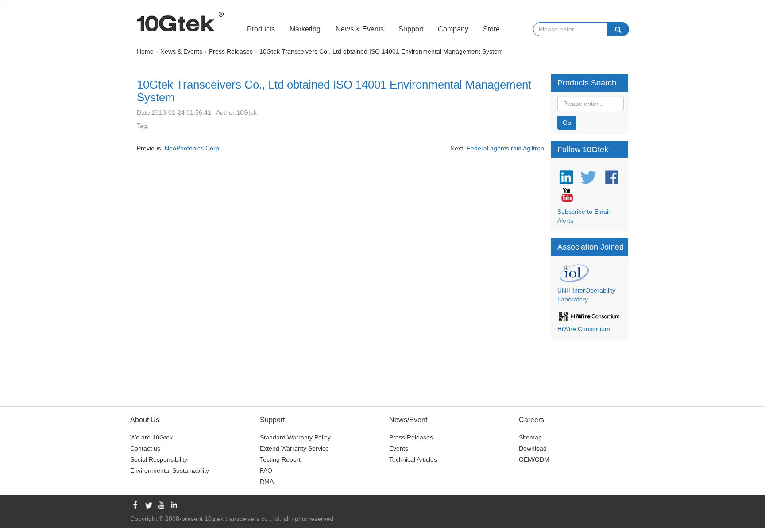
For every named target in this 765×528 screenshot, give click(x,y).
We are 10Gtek (151, 437)
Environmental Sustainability (169, 470)
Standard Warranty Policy (295, 437)
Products (261, 29)
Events (398, 448)
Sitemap (530, 437)
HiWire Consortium (583, 328)
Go (567, 122)
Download (533, 448)
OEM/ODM (534, 459)
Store (491, 29)
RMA (267, 481)
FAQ (266, 470)
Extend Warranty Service (294, 448)
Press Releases (411, 437)
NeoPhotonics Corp (192, 148)
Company (453, 29)
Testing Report (280, 459)
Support (410, 29)
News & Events (360, 29)
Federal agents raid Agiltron (505, 148)
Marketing (305, 29)
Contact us (145, 448)
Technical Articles (413, 459)
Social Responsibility (158, 459)
